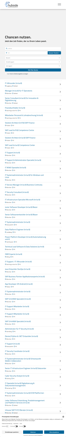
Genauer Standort (54, 53)
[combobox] (33, 57)
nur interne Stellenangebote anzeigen (17, 74)
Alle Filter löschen (33, 70)
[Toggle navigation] (59, 4)
